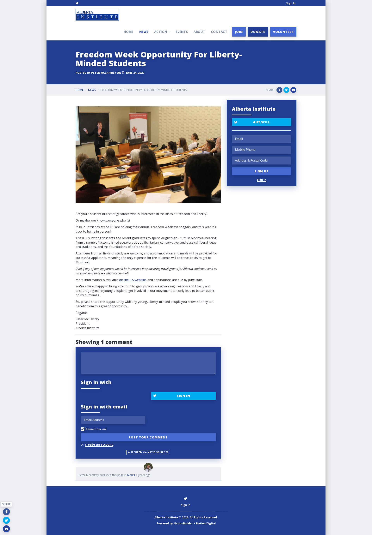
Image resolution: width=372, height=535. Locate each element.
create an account (99, 444)
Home (128, 32)
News (143, 32)
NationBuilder (183, 523)
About (199, 32)
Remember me (96, 429)
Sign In (290, 3)
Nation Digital (206, 523)
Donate (258, 32)
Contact (219, 32)
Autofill (261, 122)
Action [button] (161, 32)
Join (239, 32)
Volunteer (283, 32)
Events (182, 32)
